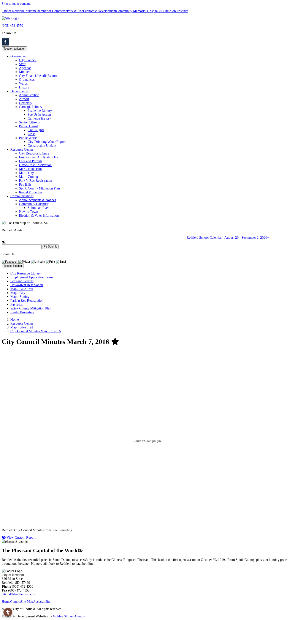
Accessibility (42, 601)
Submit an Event (39, 208)
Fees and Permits (30, 161)
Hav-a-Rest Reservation (35, 165)
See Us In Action (39, 114)
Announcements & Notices (37, 200)
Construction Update (42, 145)
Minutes (24, 72)
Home (6, 601)
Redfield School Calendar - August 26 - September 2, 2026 (222, 237)
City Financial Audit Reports (38, 75)
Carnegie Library (30, 107)
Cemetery (25, 103)
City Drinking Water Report (47, 142)
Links (31, 134)
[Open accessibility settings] (7, 612)
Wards (23, 83)
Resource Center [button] (21, 149)
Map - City (26, 173)
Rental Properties (30, 192)
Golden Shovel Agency (69, 616)
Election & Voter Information (39, 215)
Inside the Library (40, 110)
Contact (15, 601)
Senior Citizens (29, 122)
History (24, 87)
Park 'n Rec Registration (35, 180)
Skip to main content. (16, 3)
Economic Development (99, 11)
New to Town (28, 211)
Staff (22, 64)
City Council (27, 60)
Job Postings (179, 11)
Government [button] (18, 56)
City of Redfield (13, 11)
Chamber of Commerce (51, 11)
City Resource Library (34, 153)
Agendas (25, 68)
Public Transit (28, 126)
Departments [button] (19, 91)
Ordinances (27, 79)
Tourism (29, 11)
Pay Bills (25, 184)
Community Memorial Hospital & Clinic (143, 11)
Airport (24, 99)
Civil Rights (36, 130)
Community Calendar (33, 204)
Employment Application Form (40, 157)
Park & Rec (75, 11)
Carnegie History (39, 118)
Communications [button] (21, 196)
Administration (29, 95)
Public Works (28, 138)
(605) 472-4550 (12, 25)
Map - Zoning (28, 176)
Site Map (27, 601)
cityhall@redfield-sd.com (19, 594)
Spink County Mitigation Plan (39, 188)
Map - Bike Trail (30, 169)
